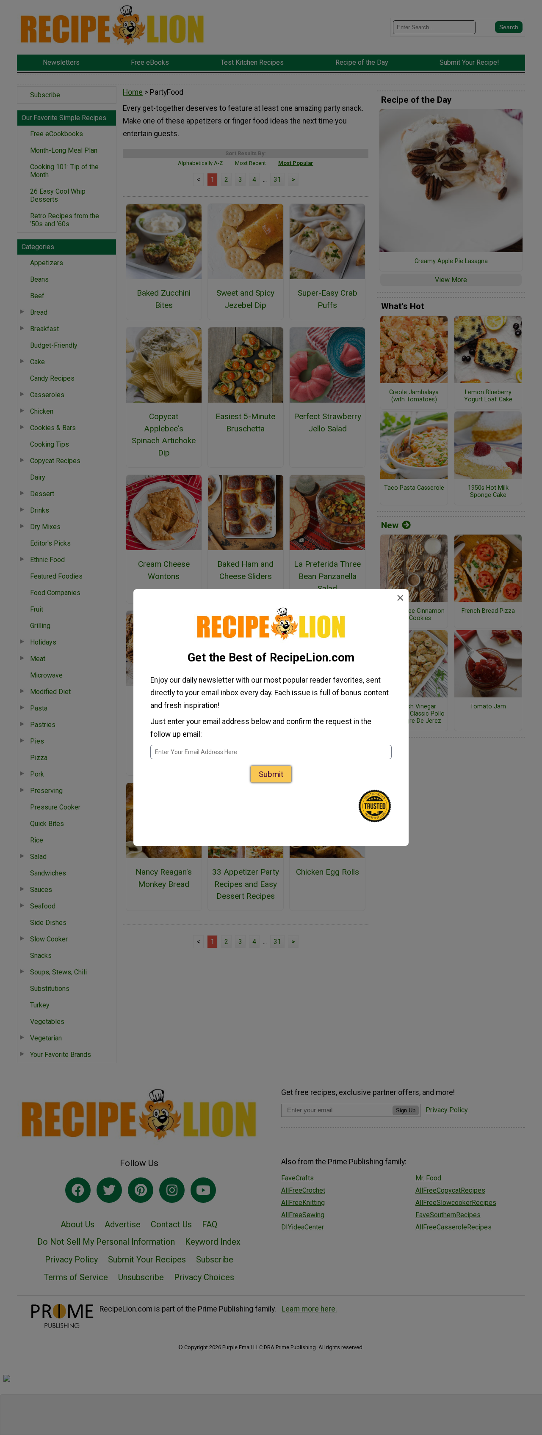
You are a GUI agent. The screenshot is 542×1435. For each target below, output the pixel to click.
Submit (271, 774)
